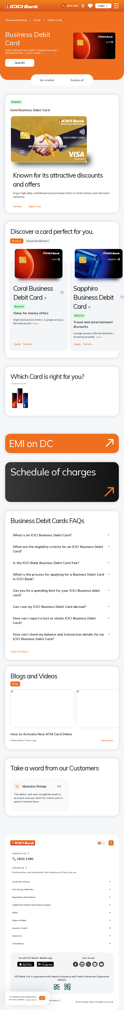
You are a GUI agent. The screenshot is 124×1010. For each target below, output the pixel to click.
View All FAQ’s (19, 651)
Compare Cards (18, 383)
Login (101, 5)
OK (42, 998)
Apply (17, 344)
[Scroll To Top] (111, 842)
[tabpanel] (62, 451)
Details (18, 206)
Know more (33, 52)
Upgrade (20, 62)
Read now (107, 740)
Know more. (31, 999)
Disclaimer (53, 1000)
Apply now (34, 206)
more (35, 323)
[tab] (47, 80)
